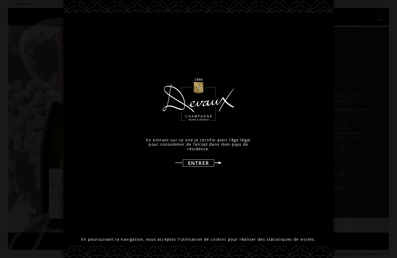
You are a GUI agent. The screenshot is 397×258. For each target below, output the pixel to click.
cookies (219, 239)
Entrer (198, 163)
